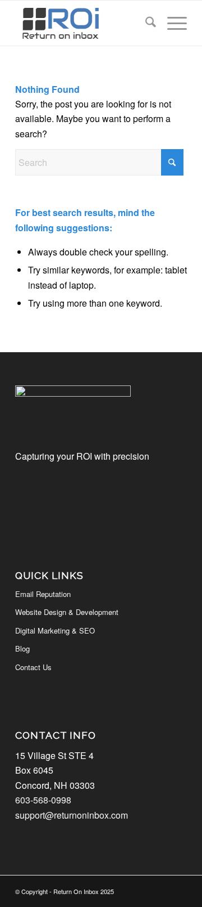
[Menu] (171, 23)
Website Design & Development (66, 612)
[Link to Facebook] (178, 889)
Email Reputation (43, 594)
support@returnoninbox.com (71, 815)
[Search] (145, 23)
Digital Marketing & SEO (55, 630)
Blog (22, 648)
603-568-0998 (43, 799)
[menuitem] (145, 23)
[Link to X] (161, 889)
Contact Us (33, 667)
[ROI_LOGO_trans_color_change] (84, 23)
